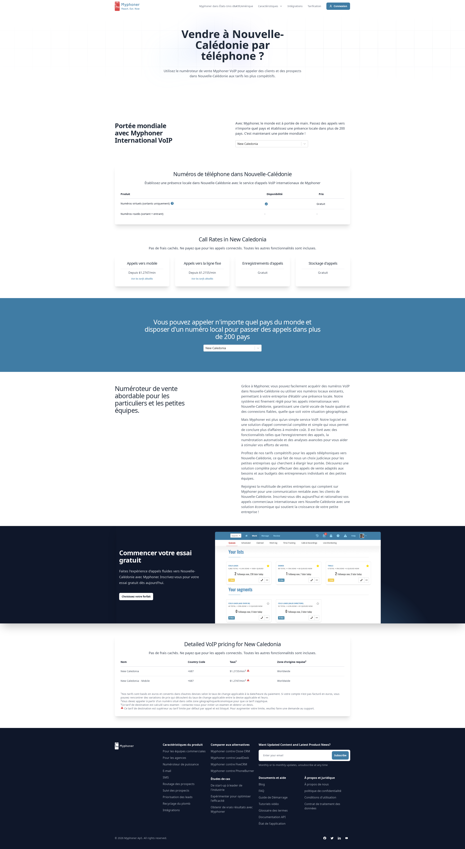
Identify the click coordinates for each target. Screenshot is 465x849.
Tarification (314, 6)
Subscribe (340, 755)
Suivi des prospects (176, 790)
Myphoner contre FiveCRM (229, 764)
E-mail (167, 771)
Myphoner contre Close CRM (230, 751)
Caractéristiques (268, 6)
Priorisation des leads (178, 797)
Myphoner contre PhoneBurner (232, 771)
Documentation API (272, 817)
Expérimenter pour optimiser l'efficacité (231, 798)
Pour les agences (174, 758)
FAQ (261, 791)
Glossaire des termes (273, 810)
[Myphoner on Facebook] (324, 838)
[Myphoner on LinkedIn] (339, 838)
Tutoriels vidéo (269, 804)
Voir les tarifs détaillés (142, 278)
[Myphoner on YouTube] (346, 838)
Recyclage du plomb (176, 804)
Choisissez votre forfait (136, 596)
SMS (166, 777)
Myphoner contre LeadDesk (230, 758)
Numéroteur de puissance (181, 764)
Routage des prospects (179, 784)
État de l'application (272, 824)
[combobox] (237, 144)
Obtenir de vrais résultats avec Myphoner (232, 809)
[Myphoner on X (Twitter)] (332, 838)
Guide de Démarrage (273, 797)
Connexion (340, 6)
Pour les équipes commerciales (184, 751)
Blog (262, 784)
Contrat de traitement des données (322, 806)
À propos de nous (316, 784)
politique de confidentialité (322, 791)
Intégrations (295, 6)
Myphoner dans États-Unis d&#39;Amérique (226, 6)
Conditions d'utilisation (320, 797)
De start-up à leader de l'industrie (226, 787)
